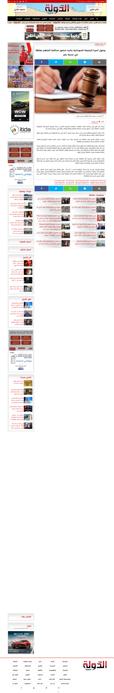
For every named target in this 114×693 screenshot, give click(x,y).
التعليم (28, 675)
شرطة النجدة (59, 182)
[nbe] (57, 36)
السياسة (52, 18)
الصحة (27, 670)
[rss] (17, 1)
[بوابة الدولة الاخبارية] (21, 642)
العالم (65, 675)
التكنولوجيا (52, 670)
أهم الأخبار (26, 299)
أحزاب (39, 679)
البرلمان (60, 18)
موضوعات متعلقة (96, 195)
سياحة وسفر (65, 683)
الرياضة (67, 18)
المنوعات (19, 18)
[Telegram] (85, 62)
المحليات (40, 675)
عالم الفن (52, 679)
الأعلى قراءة (25, 377)
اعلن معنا (40, 683)
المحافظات (36, 18)
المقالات (15, 670)
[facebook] (26, 1)
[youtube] (20, 1)
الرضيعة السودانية (81, 182)
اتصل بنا (15, 683)
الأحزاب (52, 675)
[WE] (20, 76)
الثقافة (40, 670)
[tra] (20, 174)
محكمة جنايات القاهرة (97, 182)
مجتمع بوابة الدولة (65, 679)
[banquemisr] (57, 28)
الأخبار (92, 18)
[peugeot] (20, 106)
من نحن (52, 683)
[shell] (20, 54)
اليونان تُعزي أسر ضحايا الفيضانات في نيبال (52, 22)
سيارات (14, 679)
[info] (11, 1)
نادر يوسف (94, 121)
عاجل (86, 18)
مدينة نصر (69, 182)
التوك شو (15, 675)
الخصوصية (28, 683)
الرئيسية (65, 661)
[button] (10, 642)
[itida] (20, 130)
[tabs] (9, 1)
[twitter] (23, 1)
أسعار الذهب (25, 249)
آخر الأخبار (27, 257)
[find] (14, 1)
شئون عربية (27, 679)
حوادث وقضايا (77, 18)
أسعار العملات (25, 241)
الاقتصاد (27, 18)
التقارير (44, 18)
